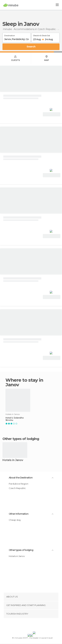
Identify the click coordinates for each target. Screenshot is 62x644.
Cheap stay (15, 520)
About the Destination (21, 477)
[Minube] (10, 5)
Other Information (18, 513)
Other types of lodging (21, 550)
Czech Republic (17, 488)
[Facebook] (25, 625)
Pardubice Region (18, 483)
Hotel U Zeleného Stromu (14, 419)
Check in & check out (41, 35)
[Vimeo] (34, 625)
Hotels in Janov (12, 460)
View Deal (51, 114)
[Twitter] (30, 625)
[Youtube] (38, 625)
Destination (9, 35)
